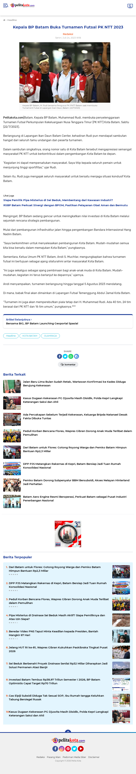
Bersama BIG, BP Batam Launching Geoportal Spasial (42, 323)
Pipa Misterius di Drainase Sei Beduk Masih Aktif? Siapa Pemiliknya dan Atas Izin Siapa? (57, 617)
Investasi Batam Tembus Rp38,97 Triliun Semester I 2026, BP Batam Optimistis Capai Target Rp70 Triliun (54, 681)
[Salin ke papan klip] (76, 356)
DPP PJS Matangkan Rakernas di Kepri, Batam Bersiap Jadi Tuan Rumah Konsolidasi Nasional (58, 584)
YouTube (83, 753)
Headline (11, 335)
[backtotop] (68, 733)
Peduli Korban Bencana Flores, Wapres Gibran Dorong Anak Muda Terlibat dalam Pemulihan (59, 601)
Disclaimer (94, 757)
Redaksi (40, 757)
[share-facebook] (59, 356)
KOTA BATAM (29, 335)
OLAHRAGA (50, 335)
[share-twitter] (65, 356)
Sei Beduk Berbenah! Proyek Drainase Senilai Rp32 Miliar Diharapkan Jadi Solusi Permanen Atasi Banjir (58, 665)
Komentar (69, 364)
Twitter (76, 753)
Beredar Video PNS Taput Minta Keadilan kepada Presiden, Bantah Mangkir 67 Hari (53, 633)
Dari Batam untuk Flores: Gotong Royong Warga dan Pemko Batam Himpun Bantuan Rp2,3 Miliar (55, 568)
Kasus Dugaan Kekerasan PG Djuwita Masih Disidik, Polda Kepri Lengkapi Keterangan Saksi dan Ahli (58, 713)
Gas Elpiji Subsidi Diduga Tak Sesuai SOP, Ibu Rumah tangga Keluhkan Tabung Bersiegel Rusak (56, 697)
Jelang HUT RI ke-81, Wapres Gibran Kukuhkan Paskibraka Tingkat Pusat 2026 (58, 649)
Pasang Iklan (54, 757)
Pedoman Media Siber (74, 757)
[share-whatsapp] (70, 356)
